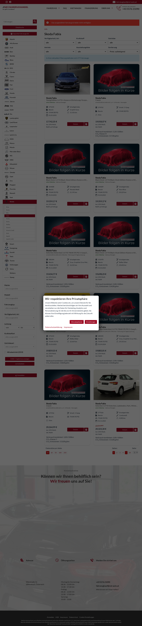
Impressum (68, 327)
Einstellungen (91, 322)
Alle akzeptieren (76, 322)
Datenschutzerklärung (53, 327)
